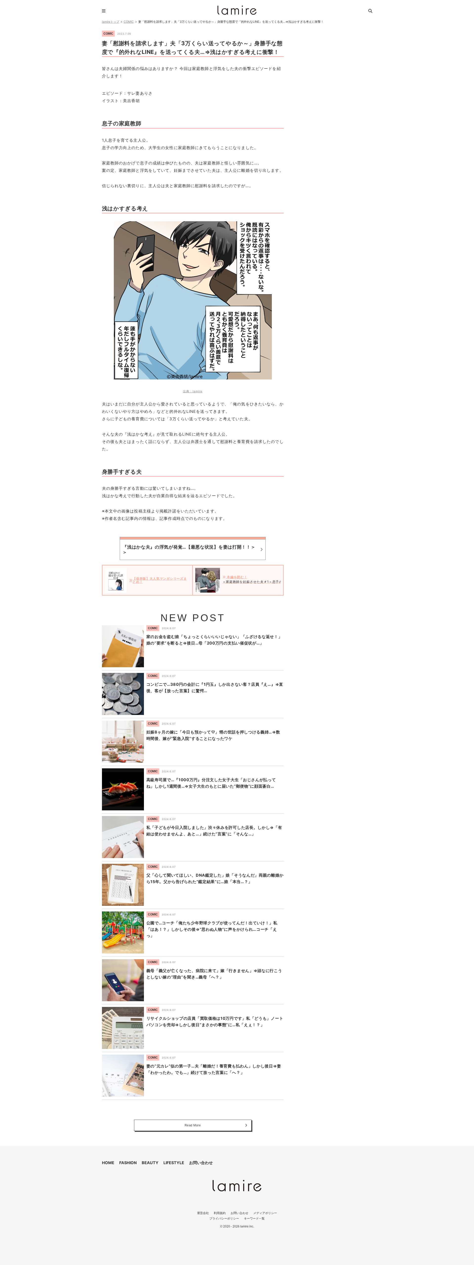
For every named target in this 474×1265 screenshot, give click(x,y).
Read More (193, 1125)
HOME (108, 1162)
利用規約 (220, 1213)
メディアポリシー (265, 1213)
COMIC (129, 21)
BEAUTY (150, 1162)
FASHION (128, 1162)
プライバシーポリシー (224, 1218)
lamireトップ (110, 21)
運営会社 (203, 1213)
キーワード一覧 (254, 1218)
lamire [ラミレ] (237, 10)
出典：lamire (192, 391)
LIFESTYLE (173, 1162)
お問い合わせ (201, 1162)
